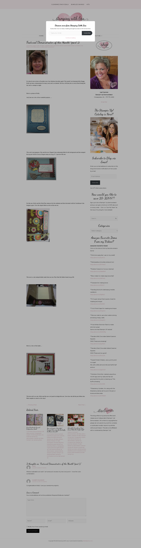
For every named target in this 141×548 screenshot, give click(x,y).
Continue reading (70, 38)
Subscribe (87, 33)
